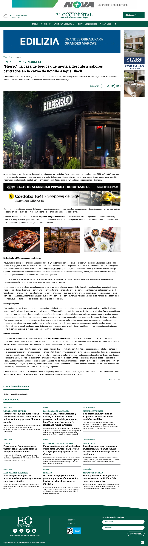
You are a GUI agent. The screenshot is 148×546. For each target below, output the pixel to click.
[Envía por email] (113, 79)
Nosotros (71, 512)
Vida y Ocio (105, 23)
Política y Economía (64, 23)
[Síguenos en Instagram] (21, 523)
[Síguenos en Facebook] (15, 523)
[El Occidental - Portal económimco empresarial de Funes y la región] (74, 15)
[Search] (115, 24)
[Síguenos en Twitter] (28, 523)
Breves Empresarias (87, 23)
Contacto (71, 516)
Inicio (35, 23)
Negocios (45, 23)
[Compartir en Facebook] (103, 79)
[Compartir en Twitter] (108, 79)
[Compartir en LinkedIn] (118, 79)
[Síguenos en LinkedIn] (34, 523)
